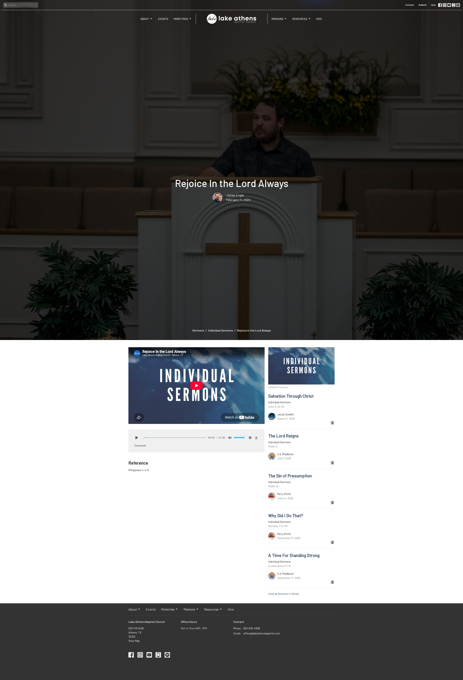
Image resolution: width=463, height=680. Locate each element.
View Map (134, 640)
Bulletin (423, 4)
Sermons (198, 330)
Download (140, 445)
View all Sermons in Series (283, 593)
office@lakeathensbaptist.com (261, 633)
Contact (409, 4)
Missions (277, 18)
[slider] (173, 437)
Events (163, 18)
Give (433, 4)
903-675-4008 (251, 628)
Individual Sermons (220, 330)
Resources (299, 18)
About (145, 18)
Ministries (181, 18)
